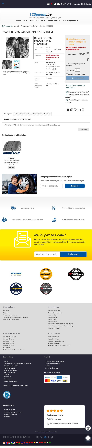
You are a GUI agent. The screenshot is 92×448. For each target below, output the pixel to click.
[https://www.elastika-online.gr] (9, 443)
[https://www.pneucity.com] (45, 442)
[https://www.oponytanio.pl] (4, 443)
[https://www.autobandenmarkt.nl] (22, 442)
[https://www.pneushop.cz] (40, 442)
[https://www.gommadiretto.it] (14, 442)
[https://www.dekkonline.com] (17, 442)
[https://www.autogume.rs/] (24, 443)
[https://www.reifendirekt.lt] (19, 443)
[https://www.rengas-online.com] (37, 442)
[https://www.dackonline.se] (12, 442)
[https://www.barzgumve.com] (12, 443)
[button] (88, 427)
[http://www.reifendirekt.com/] (27, 443)
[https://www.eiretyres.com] (47, 442)
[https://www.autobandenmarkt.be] (34, 442)
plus (48, 424)
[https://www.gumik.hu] (50, 442)
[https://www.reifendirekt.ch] (9, 442)
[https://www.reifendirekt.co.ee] (17, 443)
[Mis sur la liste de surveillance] (75, 110)
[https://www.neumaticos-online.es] (27, 442)
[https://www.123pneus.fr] (7, 442)
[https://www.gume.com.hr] (14, 443)
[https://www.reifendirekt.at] (29, 442)
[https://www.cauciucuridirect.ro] (7, 443)
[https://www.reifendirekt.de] (4, 442)
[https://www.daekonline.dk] (19, 442)
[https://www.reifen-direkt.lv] (22, 443)
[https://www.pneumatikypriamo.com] (42, 442)
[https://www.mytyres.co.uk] (24, 442)
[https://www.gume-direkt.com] (32, 442)
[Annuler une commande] (52, 4)
